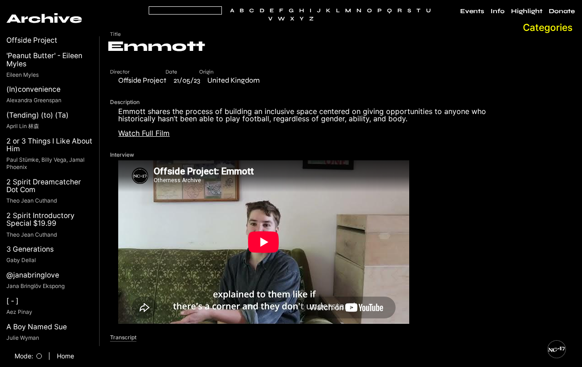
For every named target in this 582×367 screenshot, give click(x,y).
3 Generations (30, 249)
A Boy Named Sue (36, 327)
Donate (562, 11)
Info (498, 11)
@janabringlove (32, 275)
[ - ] (12, 301)
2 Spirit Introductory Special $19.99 (40, 220)
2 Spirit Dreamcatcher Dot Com (43, 186)
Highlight (526, 11)
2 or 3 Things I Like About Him (49, 145)
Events (472, 11)
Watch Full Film (144, 133)
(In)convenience (33, 89)
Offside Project (31, 40)
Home (65, 356)
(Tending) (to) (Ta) (37, 115)
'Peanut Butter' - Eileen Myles (44, 60)
